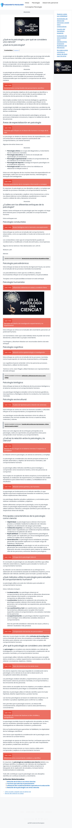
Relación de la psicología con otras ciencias (23, 788)
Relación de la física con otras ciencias (21, 782)
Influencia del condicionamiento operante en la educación (28, 786)
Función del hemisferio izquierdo (61, 31)
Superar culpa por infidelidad (62, 15)
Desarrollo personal (50, 3)
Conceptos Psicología (33, 7)
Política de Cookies (29, 819)
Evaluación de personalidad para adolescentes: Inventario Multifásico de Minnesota (62, 42)
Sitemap (46, 819)
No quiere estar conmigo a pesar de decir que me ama (62, 53)
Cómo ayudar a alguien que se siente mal (18, 792)
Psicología (36, 3)
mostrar (16, 50)
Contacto (48, 812)
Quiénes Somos (30, 812)
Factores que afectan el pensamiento (20, 784)
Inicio (27, 3)
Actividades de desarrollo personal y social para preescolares (63, 23)
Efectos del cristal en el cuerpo (14, 793)
